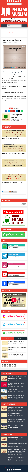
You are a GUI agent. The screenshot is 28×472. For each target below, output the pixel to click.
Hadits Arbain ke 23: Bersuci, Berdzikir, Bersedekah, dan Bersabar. (16, 426)
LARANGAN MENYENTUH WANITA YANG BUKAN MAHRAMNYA (14, 153)
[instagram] (14, 1)
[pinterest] (20, 1)
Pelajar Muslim (20, 468)
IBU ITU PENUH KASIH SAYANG (14, 413)
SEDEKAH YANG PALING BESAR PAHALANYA (16, 419)
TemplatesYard (9, 468)
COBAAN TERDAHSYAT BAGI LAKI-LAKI (10, 168)
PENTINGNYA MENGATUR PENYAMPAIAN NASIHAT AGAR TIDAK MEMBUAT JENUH (17, 444)
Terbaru (7, 338)
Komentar (6, 192)
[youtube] (18, 1)
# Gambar (16, 108)
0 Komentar (14, 192)
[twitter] (7, 1)
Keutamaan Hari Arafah (12, 389)
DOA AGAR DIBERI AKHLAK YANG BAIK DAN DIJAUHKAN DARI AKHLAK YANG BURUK (13, 183)
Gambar (15, 42)
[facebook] (9, 1)
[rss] (16, 1)
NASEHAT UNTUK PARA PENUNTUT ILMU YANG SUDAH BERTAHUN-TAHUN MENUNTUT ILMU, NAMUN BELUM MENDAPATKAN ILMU (17, 451)
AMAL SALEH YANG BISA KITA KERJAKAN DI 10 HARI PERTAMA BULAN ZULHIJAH (17, 377)
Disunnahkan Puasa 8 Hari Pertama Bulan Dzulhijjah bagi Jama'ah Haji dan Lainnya (16, 396)
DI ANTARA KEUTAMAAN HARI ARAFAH (15, 437)
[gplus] (11, 1)
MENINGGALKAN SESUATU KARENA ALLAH (10, 138)
